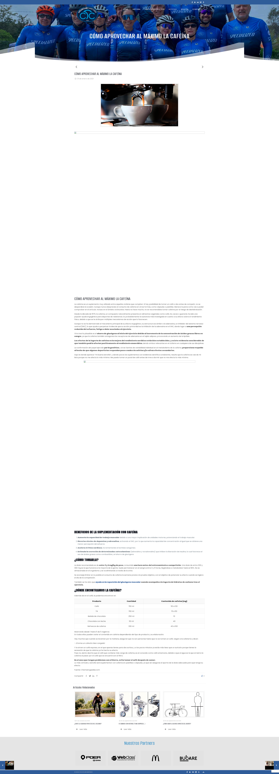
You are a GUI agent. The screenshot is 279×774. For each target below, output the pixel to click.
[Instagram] (201, 2)
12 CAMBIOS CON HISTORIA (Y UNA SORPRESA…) (132, 724)
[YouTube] (195, 2)
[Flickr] (198, 2)
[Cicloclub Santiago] (87, 14)
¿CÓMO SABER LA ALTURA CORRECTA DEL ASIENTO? (177, 724)
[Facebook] (192, 2)
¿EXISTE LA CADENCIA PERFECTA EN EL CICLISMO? (88, 724)
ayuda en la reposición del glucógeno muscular (118, 582)
